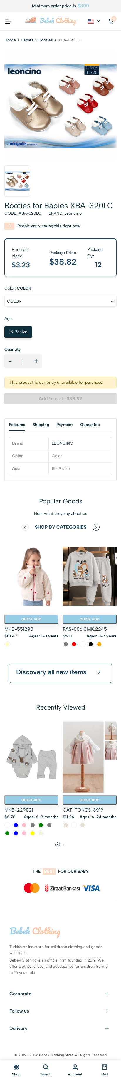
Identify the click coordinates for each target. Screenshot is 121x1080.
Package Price (62, 252)
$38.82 (63, 262)
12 (98, 265)
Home (10, 40)
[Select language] (94, 21)
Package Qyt (95, 252)
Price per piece (20, 252)
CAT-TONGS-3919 (83, 810)
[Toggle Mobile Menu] (8, 21)
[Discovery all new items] (99, 673)
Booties (45, 40)
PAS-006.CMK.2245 (85, 629)
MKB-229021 (18, 810)
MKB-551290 (18, 629)
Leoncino (73, 213)
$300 (83, 6)
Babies (27, 40)
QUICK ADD (31, 619)
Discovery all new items (51, 672)
